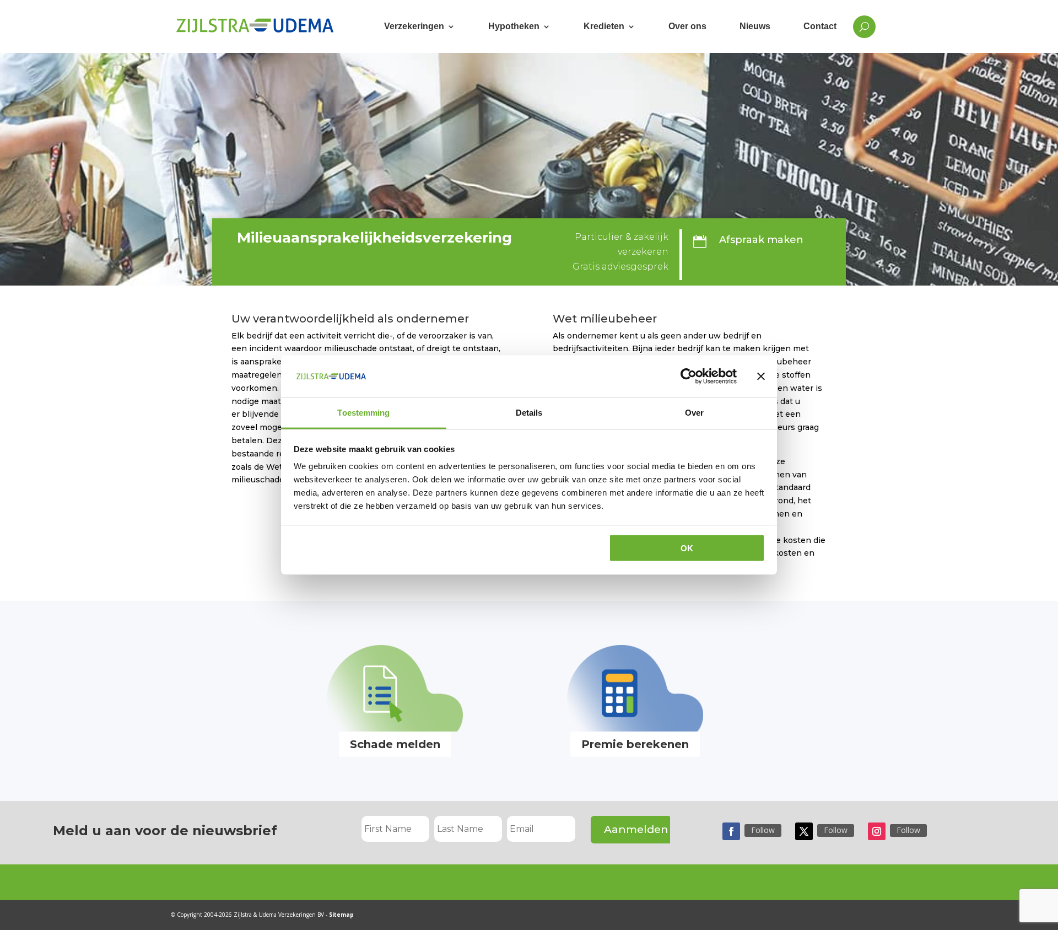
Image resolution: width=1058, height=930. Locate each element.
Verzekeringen (414, 26)
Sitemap (341, 914)
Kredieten (604, 26)
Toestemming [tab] (363, 412)
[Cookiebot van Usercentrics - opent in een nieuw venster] (688, 376)
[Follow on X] (804, 831)
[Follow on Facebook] (731, 831)
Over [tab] (694, 412)
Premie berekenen (635, 744)
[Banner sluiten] (761, 376)
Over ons (687, 26)
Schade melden (395, 744)
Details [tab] (529, 412)
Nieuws (754, 26)
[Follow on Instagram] (877, 831)
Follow (763, 830)
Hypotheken (513, 26)
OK (687, 547)
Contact (819, 26)
